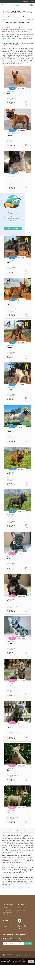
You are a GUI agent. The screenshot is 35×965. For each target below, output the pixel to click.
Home (3, 16)
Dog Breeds (7, 908)
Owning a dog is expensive (10, 876)
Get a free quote (13, 228)
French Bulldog (11, 91)
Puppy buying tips (8, 912)
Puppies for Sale (10, 16)
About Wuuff (7, 924)
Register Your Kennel (23, 908)
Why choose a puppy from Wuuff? (19, 888)
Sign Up (28, 943)
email (19, 928)
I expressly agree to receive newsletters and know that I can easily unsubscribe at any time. (17, 939)
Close (31, 961)
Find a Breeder (7, 910)
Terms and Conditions (18, 955)
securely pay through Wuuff (10, 850)
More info (19, 962)
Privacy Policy (28, 955)
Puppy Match (7, 914)
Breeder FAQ (21, 910)
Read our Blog (7, 926)
